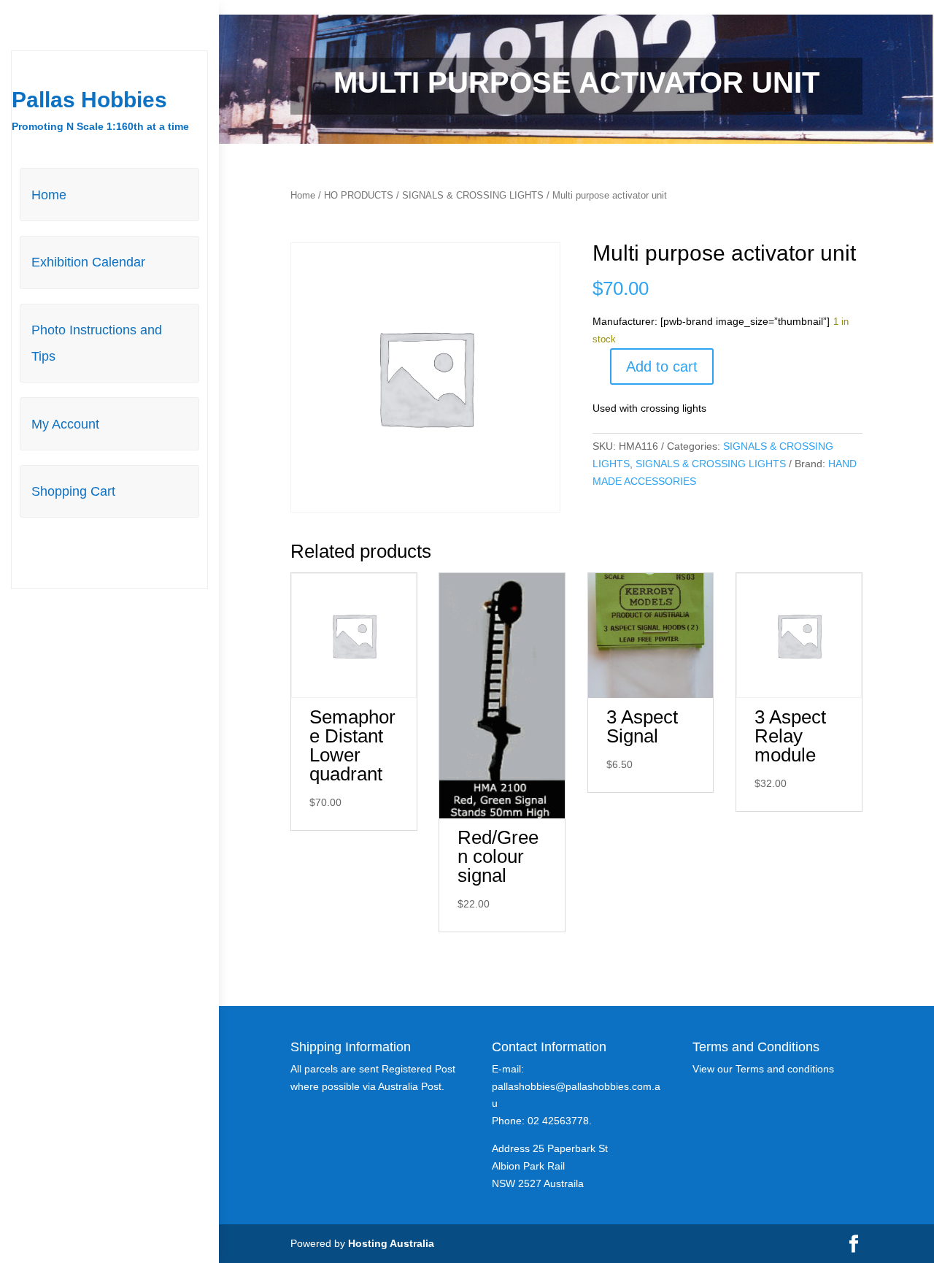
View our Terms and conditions (763, 1069)
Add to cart (662, 366)
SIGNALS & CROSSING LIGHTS (473, 195)
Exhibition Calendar (88, 262)
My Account (65, 424)
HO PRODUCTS (358, 195)
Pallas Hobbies (89, 100)
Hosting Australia (391, 1243)
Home (48, 195)
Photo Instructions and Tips (96, 343)
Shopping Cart (73, 491)
